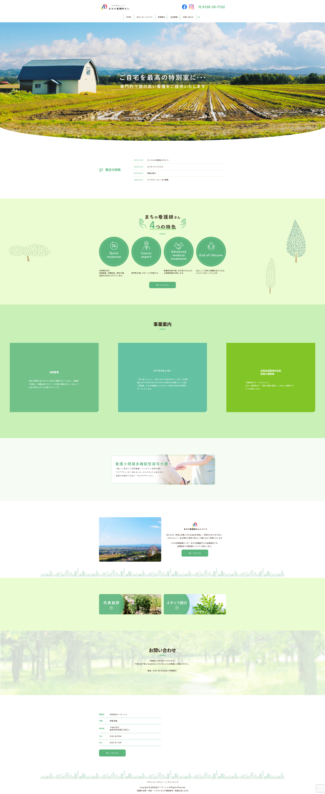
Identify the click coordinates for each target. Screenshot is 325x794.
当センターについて (145, 17)
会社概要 (173, 17)
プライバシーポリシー (156, 782)
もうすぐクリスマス (155, 166)
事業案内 (161, 17)
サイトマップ (172, 782)
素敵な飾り (151, 173)
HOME (128, 17)
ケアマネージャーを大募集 (157, 179)
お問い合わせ (188, 17)
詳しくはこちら (162, 285)
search (198, 17)
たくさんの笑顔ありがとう (158, 160)
